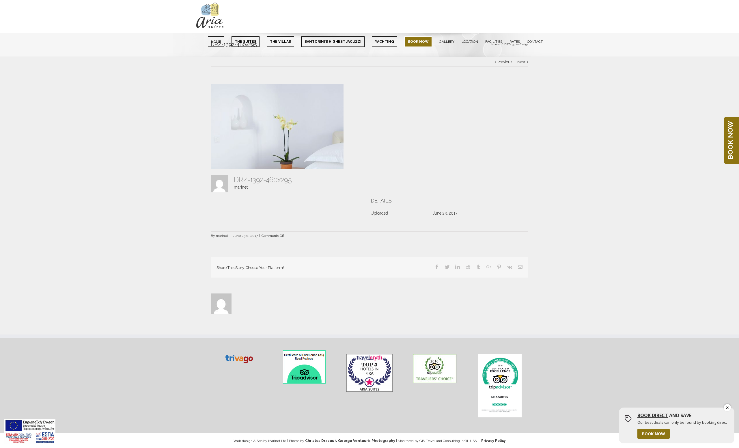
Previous (504, 62)
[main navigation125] (29, 431)
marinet (241, 187)
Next (521, 62)
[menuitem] (220, 41)
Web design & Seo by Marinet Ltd (260, 441)
